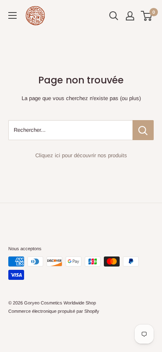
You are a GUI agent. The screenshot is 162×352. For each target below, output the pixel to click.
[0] (147, 16)
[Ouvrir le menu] (12, 15)
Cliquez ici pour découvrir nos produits (81, 155)
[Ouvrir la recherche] (113, 15)
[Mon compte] (130, 15)
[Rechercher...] (143, 130)
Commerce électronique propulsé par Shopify (53, 311)
